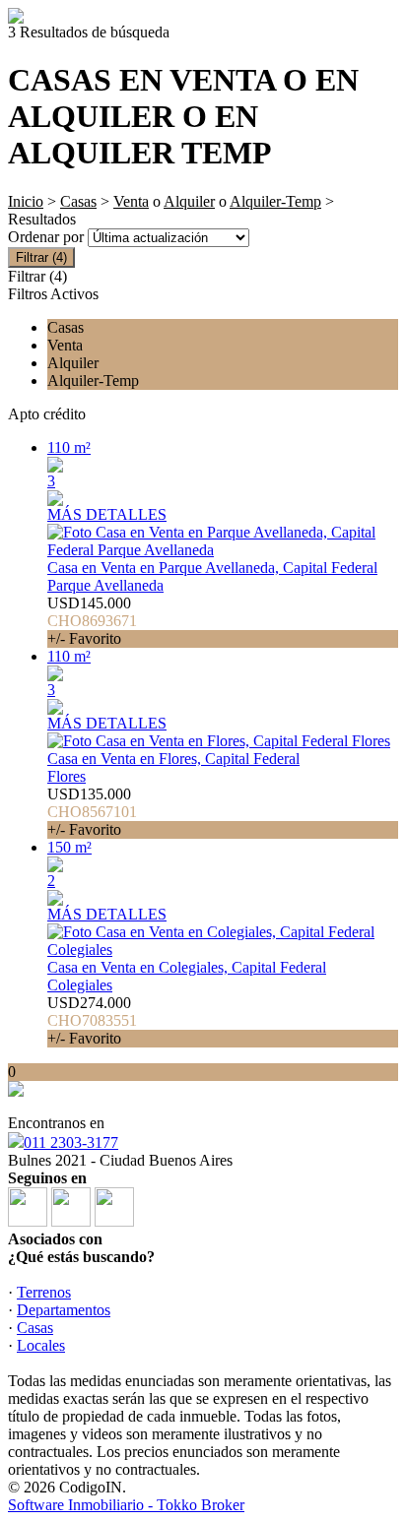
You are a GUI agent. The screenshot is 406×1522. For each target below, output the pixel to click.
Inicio (25, 201)
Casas (78, 201)
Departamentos (63, 1309)
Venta (131, 201)
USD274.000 (92, 1020)
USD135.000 (92, 812)
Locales (41, 1345)
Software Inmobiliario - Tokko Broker (126, 1504)
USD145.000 (92, 621)
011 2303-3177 (71, 1142)
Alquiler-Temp (275, 201)
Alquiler (189, 201)
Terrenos (44, 1292)
